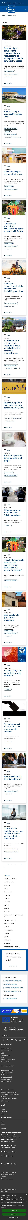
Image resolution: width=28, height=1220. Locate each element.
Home (3, 16)
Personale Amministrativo (8, 1059)
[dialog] (14, 1206)
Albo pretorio (4, 1191)
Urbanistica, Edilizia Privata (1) (12, 947)
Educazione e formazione (7, 1090)
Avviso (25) (7, 885)
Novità (9, 16)
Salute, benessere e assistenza (9, 1099)
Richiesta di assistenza (7, 1179)
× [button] (26, 1194)
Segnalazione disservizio (7, 1174)
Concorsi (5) (7, 895)
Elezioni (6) (7, 902)
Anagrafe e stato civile (7, 1070)
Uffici (2, 1053)
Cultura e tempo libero (7, 1072)
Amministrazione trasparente (8, 1189)
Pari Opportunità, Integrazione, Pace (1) (13, 916)
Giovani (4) (6, 908)
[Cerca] (25, 9)
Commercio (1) (7, 892)
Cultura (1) (6, 898)
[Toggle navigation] (3, 9)
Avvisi (8, 43)
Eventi (2, 1122)
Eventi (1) (6, 905)
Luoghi (3, 1124)
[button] (14, 1217)
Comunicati (4, 1112)
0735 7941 (13, 1164)
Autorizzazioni (4, 1101)
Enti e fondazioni (5, 1055)
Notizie (3, 1109)
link (6, 1207)
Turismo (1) (7, 943)
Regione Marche (6, 3)
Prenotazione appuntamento (8, 1172)
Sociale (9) (6, 933)
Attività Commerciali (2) (10, 879)
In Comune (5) (7, 912)
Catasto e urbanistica (6, 1079)
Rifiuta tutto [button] (14, 1214)
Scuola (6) (6, 927)
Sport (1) (6, 937)
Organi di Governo (5, 1048)
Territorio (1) (7, 940)
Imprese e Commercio (6, 1077)
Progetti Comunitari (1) (10, 920)
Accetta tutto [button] (13, 1210)
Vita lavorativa (5, 1075)
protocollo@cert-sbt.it (7, 1156)
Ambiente (3, 1096)
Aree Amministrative (6, 1051)
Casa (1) (6, 888)
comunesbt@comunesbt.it (8, 1148)
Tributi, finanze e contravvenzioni (10, 1094)
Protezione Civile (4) (9, 923)
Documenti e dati (5, 1062)
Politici (3, 1057)
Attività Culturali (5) (9, 882)
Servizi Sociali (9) (8, 930)
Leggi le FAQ (4, 1177)
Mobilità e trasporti (6, 1081)
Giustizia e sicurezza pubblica (8, 1092)
